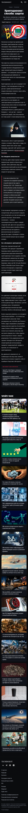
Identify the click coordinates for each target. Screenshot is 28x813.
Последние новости (6, 778)
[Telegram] (6, 765)
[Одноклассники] (10, 765)
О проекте (4, 770)
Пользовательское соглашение (9, 797)
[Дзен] (13, 765)
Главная (10, 7)
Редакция (3, 772)
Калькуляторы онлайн (7, 781)
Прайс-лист (4, 791)
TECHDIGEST (6, 2)
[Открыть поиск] (21, 2)
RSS (2, 783)
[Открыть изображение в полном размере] (14, 32)
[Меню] (25, 2)
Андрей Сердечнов (6, 22)
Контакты (3, 775)
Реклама (3, 786)
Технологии (16, 7)
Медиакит (4, 789)
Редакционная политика (7, 800)
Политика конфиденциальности (9, 795)
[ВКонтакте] (2, 765)
